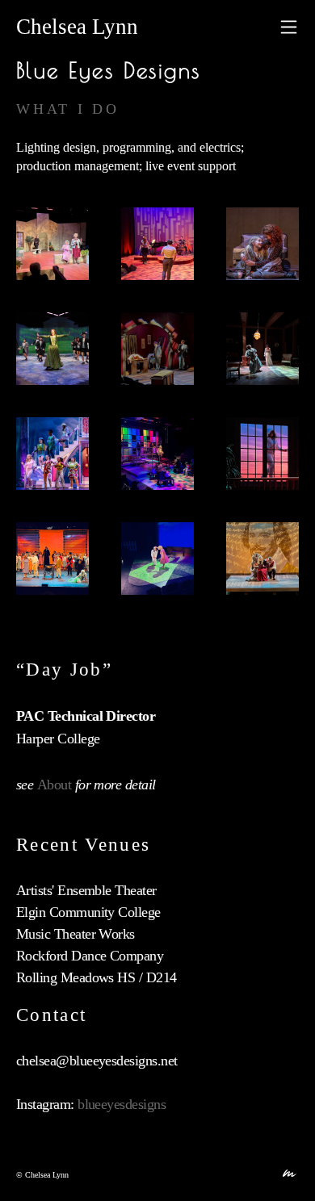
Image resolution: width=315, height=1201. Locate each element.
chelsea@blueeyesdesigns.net (96, 1060)
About (54, 784)
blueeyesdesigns (122, 1104)
